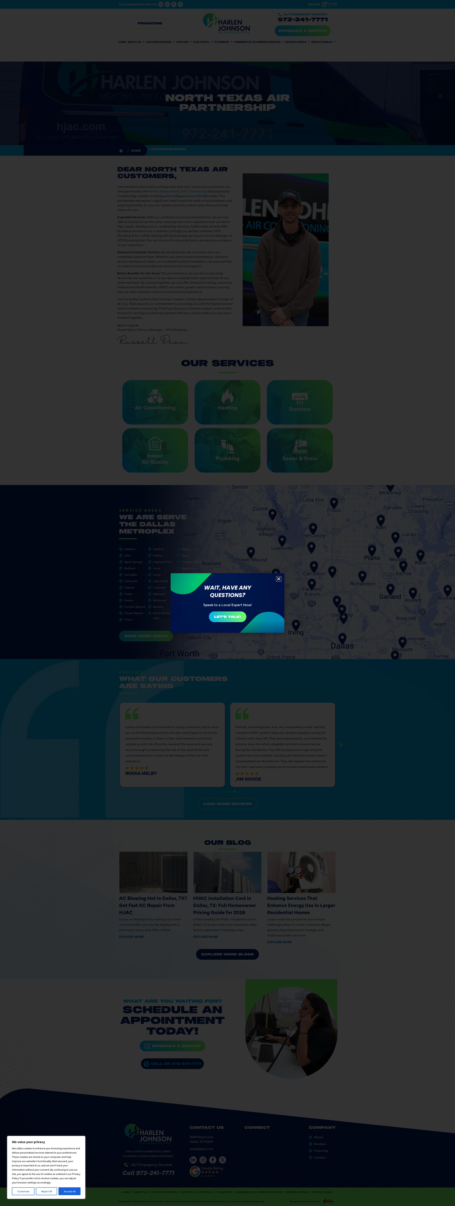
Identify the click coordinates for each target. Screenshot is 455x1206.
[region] (46, 1167)
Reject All (46, 1191)
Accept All (69, 1191)
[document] (227, 603)
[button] (279, 579)
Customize (23, 1191)
